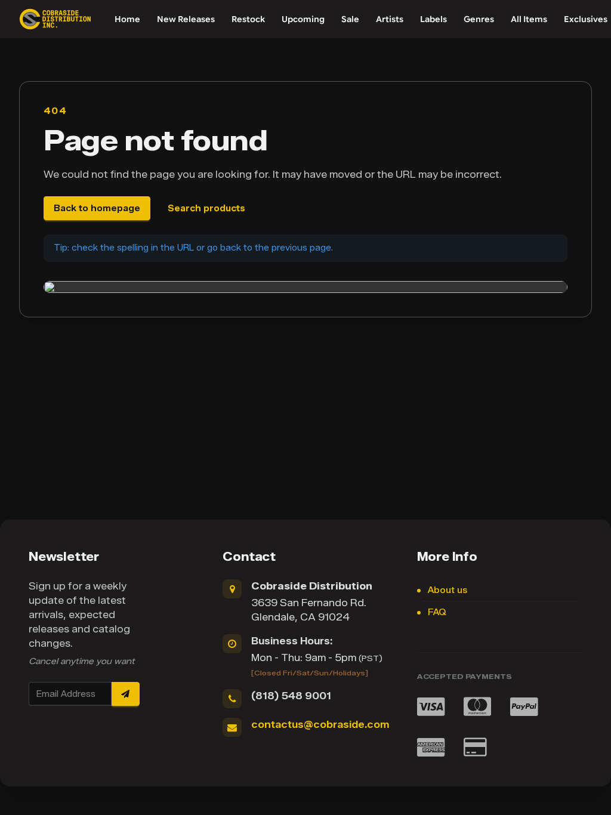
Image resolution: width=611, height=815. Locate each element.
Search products (206, 208)
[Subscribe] (125, 694)
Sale (350, 19)
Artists (389, 19)
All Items (529, 19)
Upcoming (303, 19)
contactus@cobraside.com (320, 724)
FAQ (437, 612)
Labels (433, 19)
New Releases (186, 19)
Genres (479, 19)
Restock (248, 19)
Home (127, 19)
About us (447, 590)
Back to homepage (97, 208)
